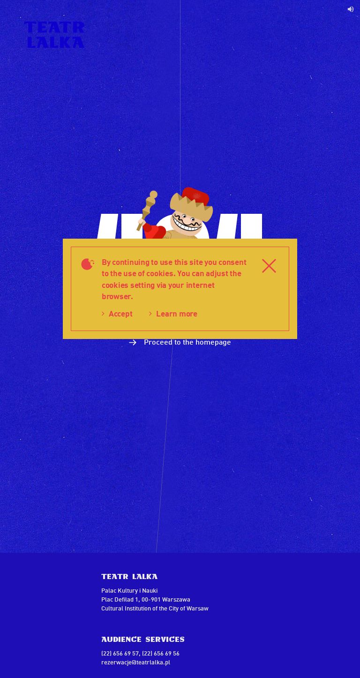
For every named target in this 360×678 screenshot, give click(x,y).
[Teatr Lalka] (54, 35)
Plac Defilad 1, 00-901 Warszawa (145, 599)
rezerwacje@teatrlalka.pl (135, 662)
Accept (120, 313)
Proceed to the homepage (186, 341)
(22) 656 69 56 (161, 653)
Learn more (176, 313)
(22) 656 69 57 (120, 653)
